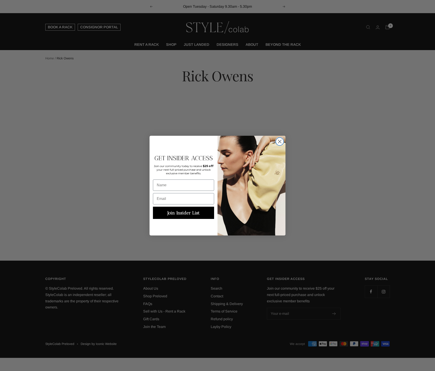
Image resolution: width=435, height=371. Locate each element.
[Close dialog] (280, 141)
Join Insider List (183, 213)
